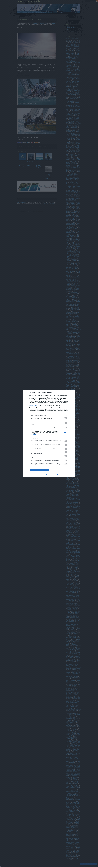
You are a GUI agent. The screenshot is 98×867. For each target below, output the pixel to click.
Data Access (49, 474)
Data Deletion (41, 474)
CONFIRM (39, 470)
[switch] (65, 418)
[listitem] (49, 415)
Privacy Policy (56, 474)
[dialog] (49, 433)
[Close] (72, 392)
